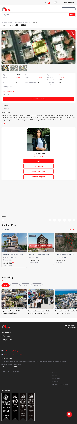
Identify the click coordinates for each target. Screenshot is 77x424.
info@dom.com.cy (70, 327)
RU (46, 2)
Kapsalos (17, 77)
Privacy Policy (56, 379)
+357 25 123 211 (69, 2)
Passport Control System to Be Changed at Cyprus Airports (39, 312)
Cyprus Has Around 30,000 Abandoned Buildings (11, 312)
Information (6, 336)
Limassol (25, 22)
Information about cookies (60, 385)
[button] (73, 47)
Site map (55, 376)
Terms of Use (56, 382)
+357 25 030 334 (69, 326)
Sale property (6, 332)
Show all (71, 229)
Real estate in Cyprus (7, 22)
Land (30, 22)
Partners (54, 373)
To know (39, 77)
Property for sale (18, 22)
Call (38, 161)
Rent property (7, 340)
